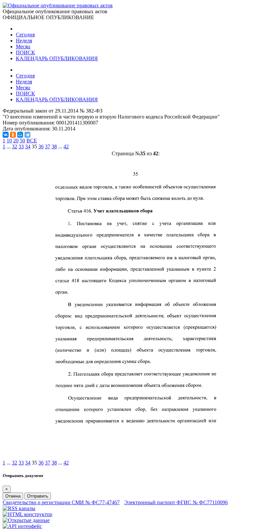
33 (21, 146)
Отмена (12, 496)
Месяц (23, 46)
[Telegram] (27, 135)
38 (54, 146)
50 (22, 140)
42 (66, 146)
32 (14, 146)
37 (47, 146)
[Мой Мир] (20, 135)
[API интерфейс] (22, 526)
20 (16, 140)
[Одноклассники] (13, 135)
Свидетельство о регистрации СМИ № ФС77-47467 (61, 502)
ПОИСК (25, 52)
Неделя (24, 40)
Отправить (37, 496)
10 (9, 140)
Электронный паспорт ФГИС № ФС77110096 (176, 502)
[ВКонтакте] (6, 135)
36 (41, 146)
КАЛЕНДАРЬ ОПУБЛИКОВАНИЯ (57, 58)
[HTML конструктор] (27, 514)
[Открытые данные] (26, 520)
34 (27, 146)
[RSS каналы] (19, 508)
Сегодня (25, 34)
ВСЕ (31, 140)
